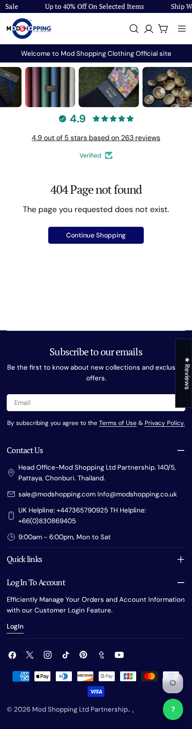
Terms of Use (118, 423)
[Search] (134, 28)
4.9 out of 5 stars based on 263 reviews (96, 137)
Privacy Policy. (165, 423)
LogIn (15, 626)
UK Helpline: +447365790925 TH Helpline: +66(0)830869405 (82, 515)
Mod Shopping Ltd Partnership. (80, 709)
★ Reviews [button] (187, 373)
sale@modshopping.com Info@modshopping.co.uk (97, 494)
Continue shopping (96, 235)
